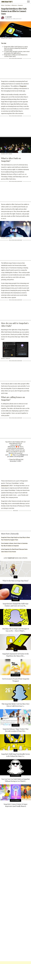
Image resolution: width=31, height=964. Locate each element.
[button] (29, 2)
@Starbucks (11, 446)
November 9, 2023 (15, 461)
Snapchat (20, 5)
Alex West (9, 17)
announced (4, 485)
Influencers (14, 5)
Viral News (7, 5)
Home (2, 5)
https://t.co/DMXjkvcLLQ (20, 455)
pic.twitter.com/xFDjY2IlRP (15, 456)
